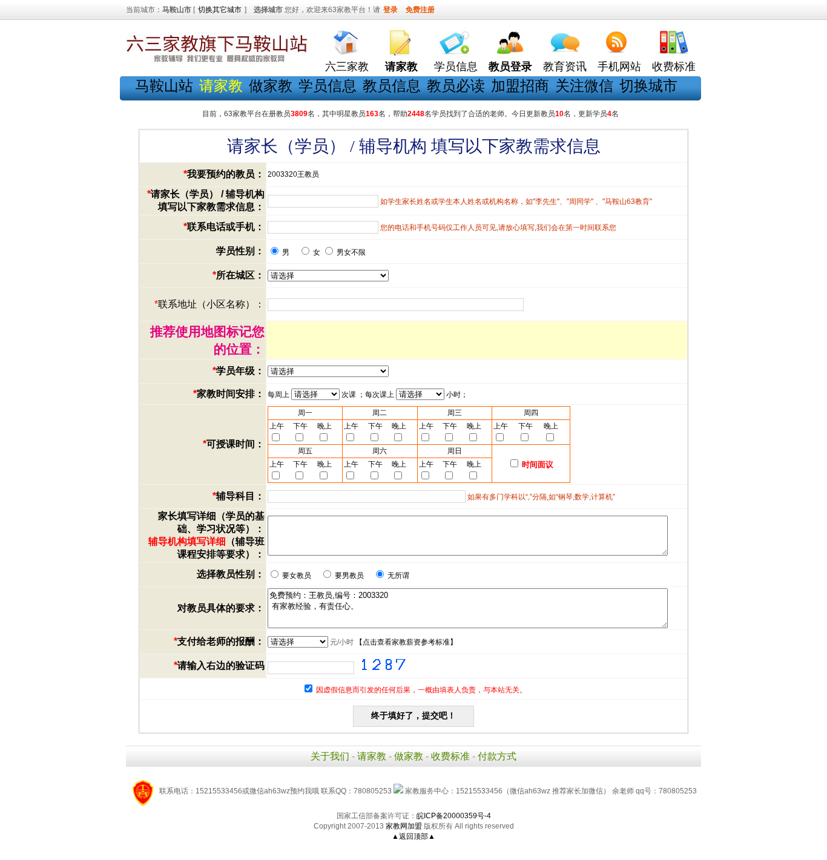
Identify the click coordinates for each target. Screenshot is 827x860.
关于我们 (330, 756)
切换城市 (648, 85)
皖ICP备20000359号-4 (454, 816)
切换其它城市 (220, 9)
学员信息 (456, 67)
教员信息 (392, 85)
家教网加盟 (404, 826)
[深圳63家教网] (217, 62)
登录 (390, 9)
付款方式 (497, 756)
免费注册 (420, 9)
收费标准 (674, 67)
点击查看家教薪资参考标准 (406, 642)
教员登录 (510, 67)
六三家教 (347, 67)
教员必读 (456, 85)
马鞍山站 (164, 85)
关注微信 (584, 85)
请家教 (371, 756)
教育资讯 (565, 67)
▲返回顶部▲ (413, 836)
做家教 (270, 85)
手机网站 (619, 67)
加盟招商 (520, 85)
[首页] (347, 39)
